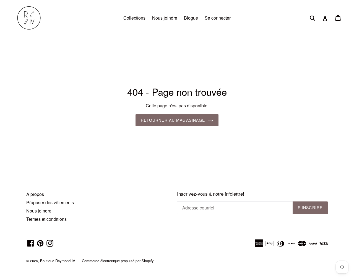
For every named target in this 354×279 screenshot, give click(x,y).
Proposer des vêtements (50, 202)
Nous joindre (164, 18)
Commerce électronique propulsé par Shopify (118, 260)
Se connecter (218, 18)
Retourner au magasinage (173, 120)
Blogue (191, 18)
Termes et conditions (46, 219)
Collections (134, 18)
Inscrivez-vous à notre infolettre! (210, 193)
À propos (35, 194)
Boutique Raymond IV (57, 260)
